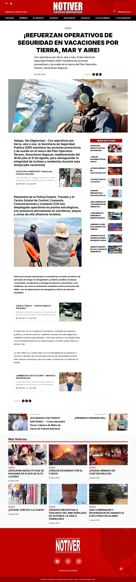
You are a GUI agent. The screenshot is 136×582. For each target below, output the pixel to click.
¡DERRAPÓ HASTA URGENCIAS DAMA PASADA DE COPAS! (98, 238)
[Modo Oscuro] (11, 3)
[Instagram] (79, 561)
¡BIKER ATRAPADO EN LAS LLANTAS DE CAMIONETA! (98, 249)
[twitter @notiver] (68, 561)
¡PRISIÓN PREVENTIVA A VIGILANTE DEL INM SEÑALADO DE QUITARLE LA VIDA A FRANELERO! (68, 514)
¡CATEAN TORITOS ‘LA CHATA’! (26, 509)
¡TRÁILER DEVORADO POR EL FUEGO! (98, 159)
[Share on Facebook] (96, 74)
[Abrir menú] (6, 3)
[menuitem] (68, 570)
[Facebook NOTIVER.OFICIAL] (57, 561)
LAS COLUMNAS (102, 18)
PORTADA (9, 18)
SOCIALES (85, 18)
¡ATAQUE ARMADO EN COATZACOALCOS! (102, 472)
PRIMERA (23, 18)
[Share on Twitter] (93, 74)
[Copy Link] (100, 74)
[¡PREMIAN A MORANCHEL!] (118, 422)
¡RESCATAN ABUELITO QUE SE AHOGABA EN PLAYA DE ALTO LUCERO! (97, 150)
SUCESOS (53, 18)
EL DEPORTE (38, 18)
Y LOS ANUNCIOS (123, 18)
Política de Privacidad (68, 571)
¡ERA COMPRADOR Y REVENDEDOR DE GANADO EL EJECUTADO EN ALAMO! (98, 206)
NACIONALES (69, 18)
